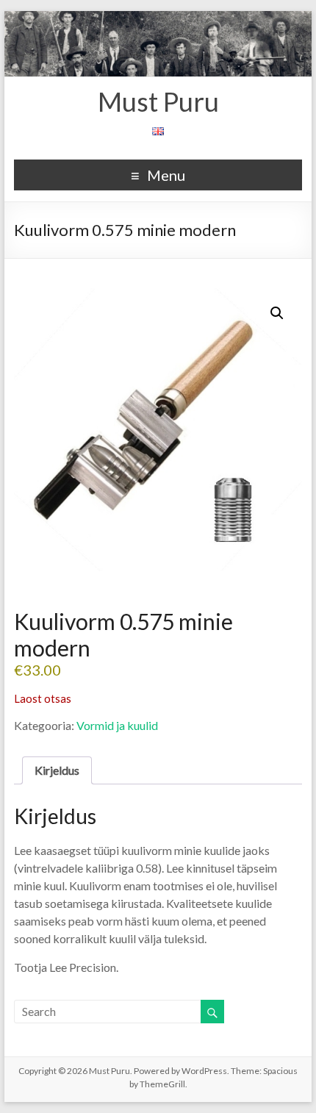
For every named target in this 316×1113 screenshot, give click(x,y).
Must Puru (158, 101)
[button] (277, 313)
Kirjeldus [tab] (57, 770)
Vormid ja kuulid (117, 725)
